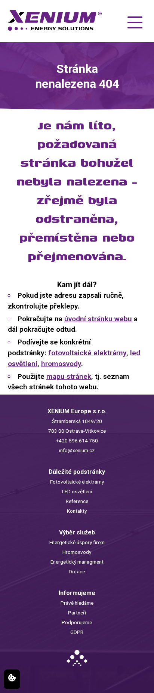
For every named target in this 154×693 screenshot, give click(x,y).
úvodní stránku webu (98, 319)
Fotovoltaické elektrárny (77, 482)
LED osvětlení (77, 491)
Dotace (77, 571)
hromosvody (61, 363)
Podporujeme (77, 622)
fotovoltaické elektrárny (87, 353)
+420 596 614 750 (77, 441)
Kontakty (77, 511)
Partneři (77, 613)
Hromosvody (76, 552)
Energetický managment (77, 562)
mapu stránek (68, 376)
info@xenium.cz (77, 450)
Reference (77, 501)
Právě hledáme (77, 603)
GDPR (76, 632)
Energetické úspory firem (77, 542)
